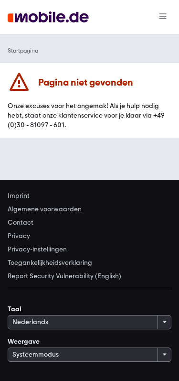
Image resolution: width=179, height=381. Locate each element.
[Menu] (162, 17)
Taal (14, 309)
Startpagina (23, 50)
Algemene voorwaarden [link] (45, 209)
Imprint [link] (19, 196)
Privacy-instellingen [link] (37, 249)
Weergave (24, 341)
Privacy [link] (19, 236)
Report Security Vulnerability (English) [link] (64, 276)
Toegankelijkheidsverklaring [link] (50, 263)
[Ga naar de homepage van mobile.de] (48, 17)
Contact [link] (20, 223)
